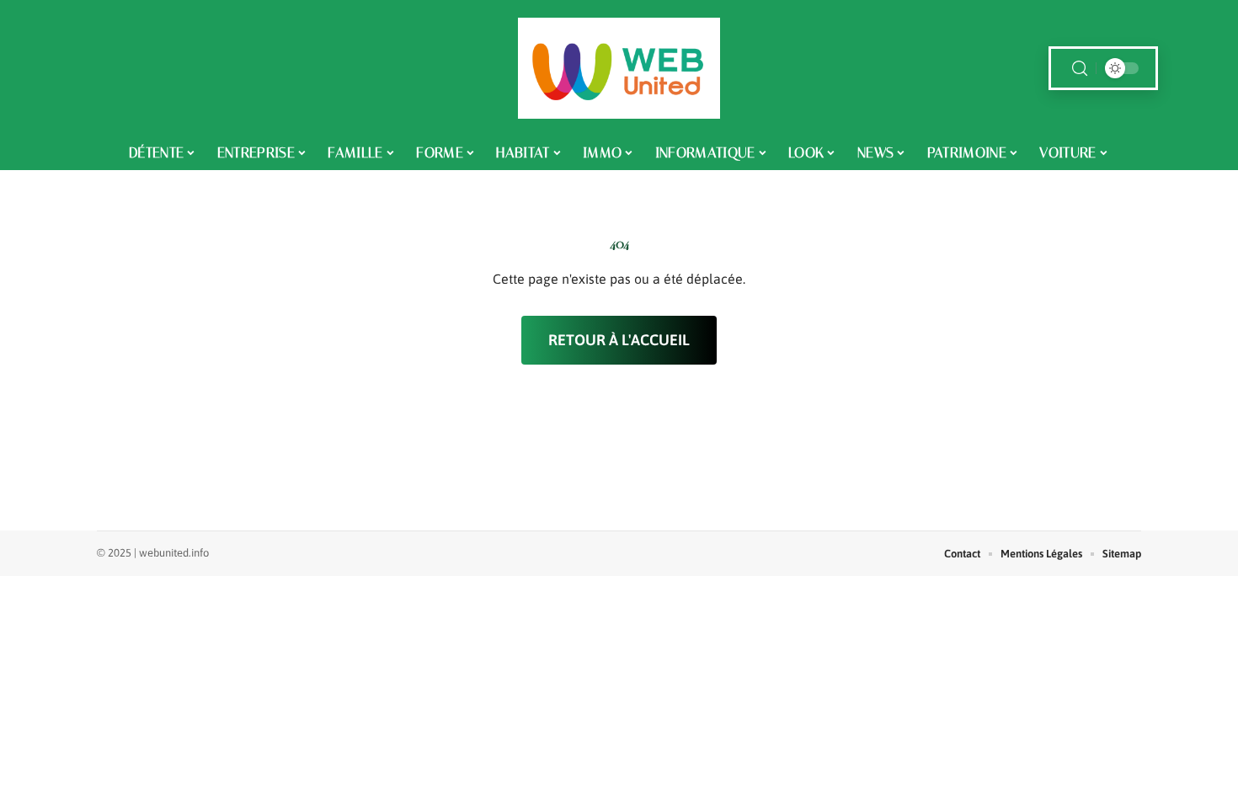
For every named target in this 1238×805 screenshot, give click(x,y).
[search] (1079, 69)
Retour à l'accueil (619, 340)
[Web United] (619, 68)
